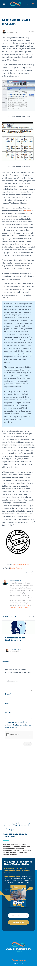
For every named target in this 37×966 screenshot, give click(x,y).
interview (27, 210)
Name (8, 694)
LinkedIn (13, 608)
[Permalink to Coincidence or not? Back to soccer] (18, 627)
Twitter (19, 608)
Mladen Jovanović (12, 31)
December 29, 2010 (13, 33)
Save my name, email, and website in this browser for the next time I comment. (18, 725)
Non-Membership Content (21, 564)
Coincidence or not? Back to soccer (15, 638)
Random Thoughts (16, 568)
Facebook (26, 608)
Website (8, 713)
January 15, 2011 (14, 651)
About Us (19, 963)
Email (28, 605)
